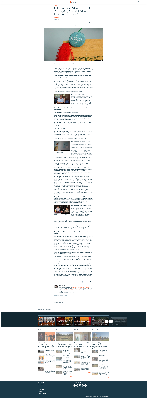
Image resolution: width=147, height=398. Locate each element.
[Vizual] (142, 2)
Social (40, 330)
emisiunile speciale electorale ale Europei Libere (72, 289)
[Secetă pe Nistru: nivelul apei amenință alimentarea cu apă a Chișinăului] (59, 372)
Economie (95, 330)
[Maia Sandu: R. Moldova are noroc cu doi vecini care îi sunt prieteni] (41, 358)
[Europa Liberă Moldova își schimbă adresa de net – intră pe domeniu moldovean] (41, 362)
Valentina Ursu (57, 17)
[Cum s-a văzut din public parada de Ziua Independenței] (100, 321)
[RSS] (83, 385)
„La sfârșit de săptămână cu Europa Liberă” (80, 287)
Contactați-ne (40, 387)
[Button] (90, 23)
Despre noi (40, 391)
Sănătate (77, 330)
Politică (56, 5)
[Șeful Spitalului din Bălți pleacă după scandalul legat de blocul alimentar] (77, 369)
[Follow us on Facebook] (75, 385)
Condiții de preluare (42, 393)
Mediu (58, 330)
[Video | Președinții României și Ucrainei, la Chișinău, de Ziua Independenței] (82, 321)
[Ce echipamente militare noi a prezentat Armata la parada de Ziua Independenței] (118, 321)
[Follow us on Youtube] (77, 385)
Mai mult (71, 376)
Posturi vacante (41, 389)
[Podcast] (138, 2)
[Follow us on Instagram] (80, 385)
